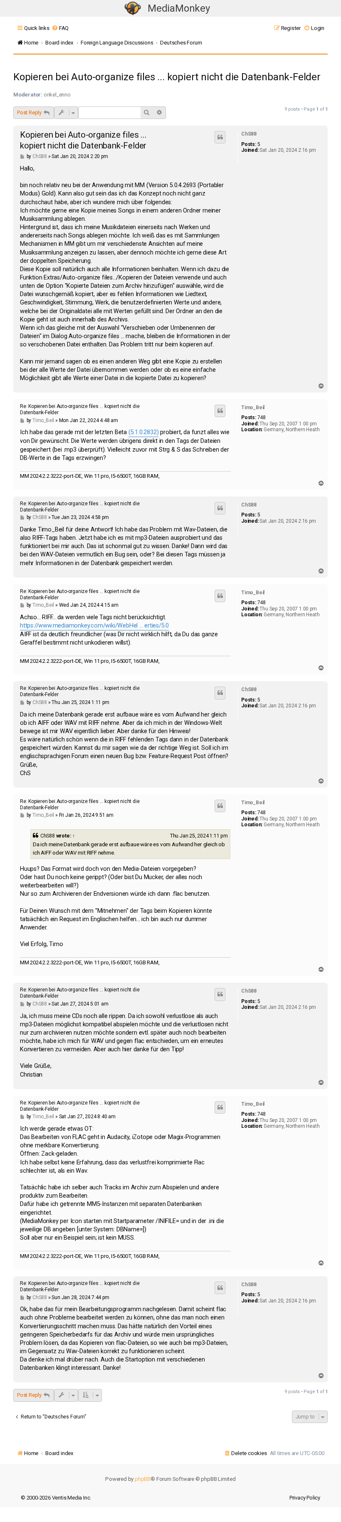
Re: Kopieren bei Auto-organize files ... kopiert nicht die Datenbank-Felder (79, 409)
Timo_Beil (252, 407)
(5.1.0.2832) (143, 432)
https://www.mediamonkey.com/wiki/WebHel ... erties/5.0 (94, 625)
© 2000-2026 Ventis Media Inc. (56, 1498)
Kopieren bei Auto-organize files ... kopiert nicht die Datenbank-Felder (167, 77)
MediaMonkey (179, 8)
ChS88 (249, 134)
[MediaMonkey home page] (132, 8)
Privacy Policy (304, 1498)
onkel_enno (57, 94)
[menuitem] (60, 28)
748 (261, 417)
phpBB (143, 1479)
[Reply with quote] (220, 137)
